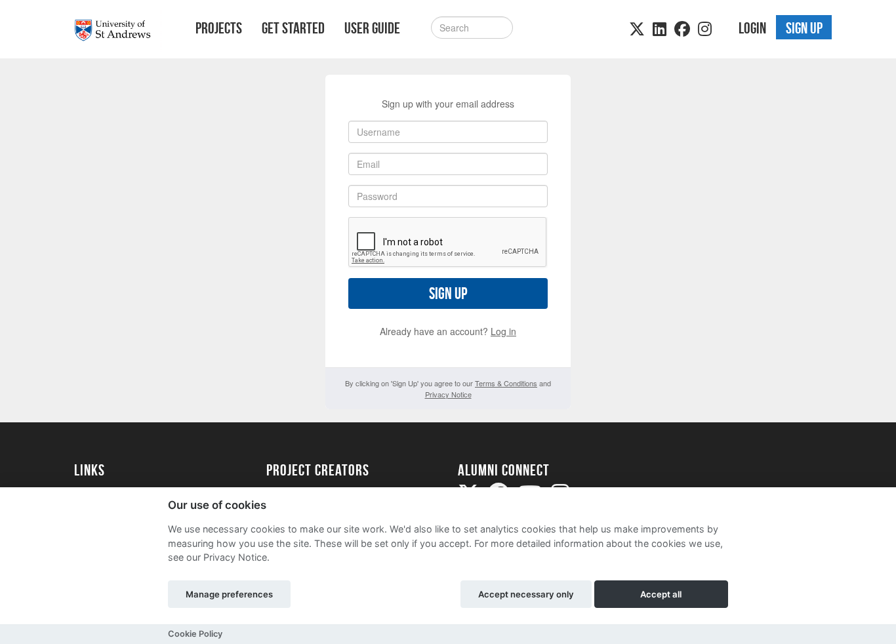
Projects (218, 28)
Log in (503, 331)
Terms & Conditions (506, 383)
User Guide (372, 28)
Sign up (448, 293)
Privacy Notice (448, 394)
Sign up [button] (804, 28)
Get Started (293, 28)
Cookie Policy (195, 634)
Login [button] (752, 28)
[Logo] (117, 30)
